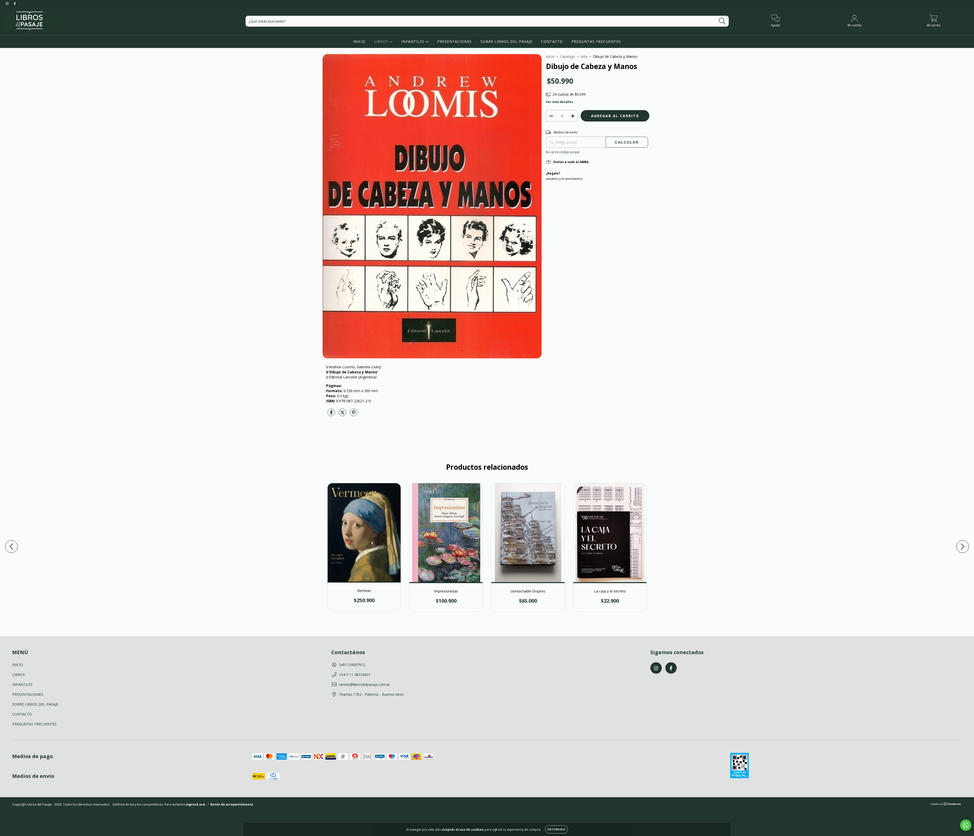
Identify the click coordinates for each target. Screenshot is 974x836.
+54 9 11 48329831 (355, 674)
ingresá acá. (196, 804)
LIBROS (382, 41)
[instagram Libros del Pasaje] (7, 3)
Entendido (556, 829)
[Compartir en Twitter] (343, 414)
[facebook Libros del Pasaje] (14, 3)
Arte (584, 56)
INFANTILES (414, 41)
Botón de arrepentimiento (232, 804)
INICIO (359, 41)
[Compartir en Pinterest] (353, 414)
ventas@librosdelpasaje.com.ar (364, 684)
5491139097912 (352, 664)
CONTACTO (552, 41)
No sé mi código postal (562, 152)
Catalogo (567, 56)
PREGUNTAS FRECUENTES (596, 41)
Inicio (550, 56)
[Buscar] (722, 21)
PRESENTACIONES (454, 41)
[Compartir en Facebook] (331, 414)
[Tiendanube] (946, 805)
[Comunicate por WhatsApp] (965, 825)
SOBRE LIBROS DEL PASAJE (506, 41)
